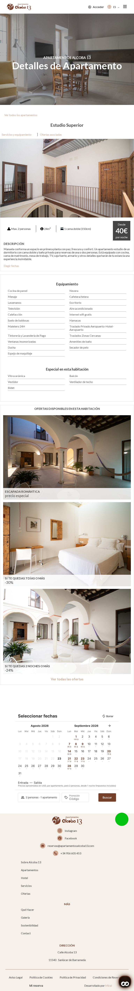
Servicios (26, 885)
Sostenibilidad (29, 925)
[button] (3, 178)
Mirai (108, 985)
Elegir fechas (11, 265)
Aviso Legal (16, 977)
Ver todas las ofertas (67, 679)
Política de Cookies (41, 977)
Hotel (24, 877)
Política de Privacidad (73, 977)
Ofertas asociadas (51, 134)
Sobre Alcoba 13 (31, 862)
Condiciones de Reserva (107, 977)
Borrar (109, 716)
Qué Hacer (27, 909)
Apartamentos (29, 870)
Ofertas (25, 893)
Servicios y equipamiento (16, 134)
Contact (26, 933)
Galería (25, 917)
